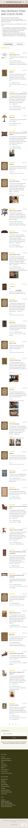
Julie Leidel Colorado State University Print (17, 717)
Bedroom (19, 5)
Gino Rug (11, 389)
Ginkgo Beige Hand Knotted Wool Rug (16, 173)
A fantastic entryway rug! (15, 360)
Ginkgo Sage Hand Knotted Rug (15, 374)
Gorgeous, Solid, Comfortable (16, 529)
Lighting (6, 5)
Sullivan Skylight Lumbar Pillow (15, 148)
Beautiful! (11, 453)
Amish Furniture (4, 784)
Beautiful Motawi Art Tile (14, 612)
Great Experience (13, 301)
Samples (3, 788)
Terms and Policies (14, 824)
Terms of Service (5, 769)
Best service (12, 117)
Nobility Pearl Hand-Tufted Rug (15, 498)
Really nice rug (12, 343)
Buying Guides (4, 779)
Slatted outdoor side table (15, 210)
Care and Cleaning (5, 786)
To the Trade (4, 793)
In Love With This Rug (14, 181)
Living (10, 5)
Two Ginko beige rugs (14, 423)
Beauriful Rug (12, 322)
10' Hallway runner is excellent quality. (18, 93)
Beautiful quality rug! (14, 489)
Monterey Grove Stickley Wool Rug (15, 291)
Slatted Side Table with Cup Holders (16, 223)
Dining (14, 5)
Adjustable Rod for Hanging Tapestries (16, 62)
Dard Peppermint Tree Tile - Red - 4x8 (16, 567)
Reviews (3, 767)
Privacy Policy (4, 771)
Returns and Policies (5, 758)
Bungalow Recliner (13, 522)
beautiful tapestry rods (14, 54)
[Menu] (1, 2)
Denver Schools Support (6, 791)
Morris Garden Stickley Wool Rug (15, 333)
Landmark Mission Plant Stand (16, 653)
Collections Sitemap (5, 790)
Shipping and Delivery (6, 760)
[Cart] (26, 2)
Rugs (2, 5)
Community (3, 764)
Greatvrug (11, 164)
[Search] (4, 2)
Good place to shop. (14, 705)
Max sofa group (12, 246)
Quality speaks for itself (14, 254)
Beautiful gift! (12, 472)
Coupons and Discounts (6, 773)
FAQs (2, 762)
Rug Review (12, 634)
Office (23, 5)
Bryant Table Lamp (13, 125)
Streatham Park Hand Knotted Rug (16, 644)
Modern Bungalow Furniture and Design (13, 820)
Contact (3, 756)
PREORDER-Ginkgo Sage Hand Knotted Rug (17, 84)
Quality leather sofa (13, 232)
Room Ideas (3, 782)
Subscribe (14, 737)
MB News (3, 781)
